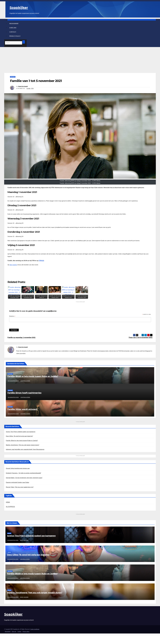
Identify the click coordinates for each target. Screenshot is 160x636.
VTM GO (41, 260)
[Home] (82, 20)
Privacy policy (14, 36)
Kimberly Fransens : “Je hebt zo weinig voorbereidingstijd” (23, 473)
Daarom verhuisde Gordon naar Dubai (17, 482)
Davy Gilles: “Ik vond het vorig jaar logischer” (19, 436)
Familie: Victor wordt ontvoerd (22, 409)
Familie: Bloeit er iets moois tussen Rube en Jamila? (33, 376)
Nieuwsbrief (13, 23)
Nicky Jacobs (24, 540)
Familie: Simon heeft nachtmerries (24, 393)
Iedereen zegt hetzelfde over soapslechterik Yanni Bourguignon (25, 449)
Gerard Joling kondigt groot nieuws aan (18, 468)
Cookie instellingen (34, 629)
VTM (32, 88)
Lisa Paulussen (25, 380)
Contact (12, 32)
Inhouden (12, 76)
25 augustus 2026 (13, 397)
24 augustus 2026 (13, 413)
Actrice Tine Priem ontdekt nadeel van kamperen (20, 431)
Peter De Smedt (23, 86)
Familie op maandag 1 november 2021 (22, 337)
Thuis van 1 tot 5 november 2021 (140, 337)
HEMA (8, 502)
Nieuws (9, 533)
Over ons (12, 27)
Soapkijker (19, 8)
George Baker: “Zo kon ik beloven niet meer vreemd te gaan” (24, 477)
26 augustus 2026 (13, 380)
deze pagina (13, 264)
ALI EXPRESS (10, 506)
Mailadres (12, 316)
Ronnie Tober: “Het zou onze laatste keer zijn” (20, 487)
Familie (28, 88)
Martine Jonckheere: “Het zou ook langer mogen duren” (22, 445)
